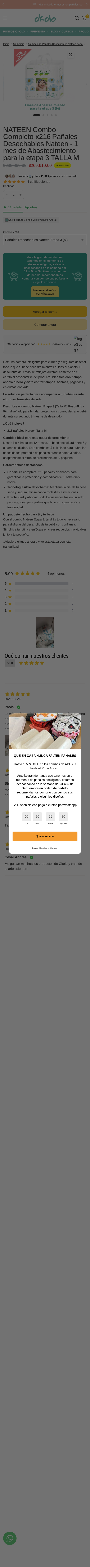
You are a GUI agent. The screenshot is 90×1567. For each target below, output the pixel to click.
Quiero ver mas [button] (45, 836)
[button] (76, 718)
